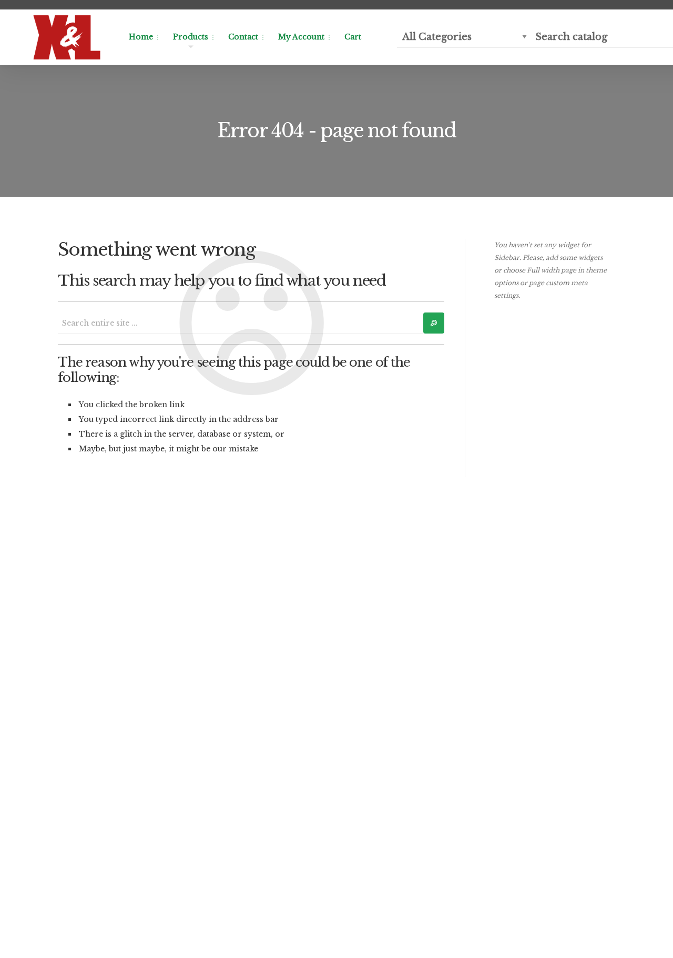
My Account (301, 37)
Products (190, 37)
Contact (243, 37)
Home (141, 37)
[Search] (433, 323)
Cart (352, 37)
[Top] (641, 926)
